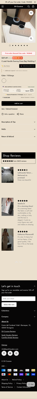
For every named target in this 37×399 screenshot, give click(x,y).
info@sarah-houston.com (10, 349)
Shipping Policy (7, 383)
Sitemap (4, 345)
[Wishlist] (31, 13)
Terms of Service (7, 387)
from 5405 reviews (19, 161)
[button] (33, 6)
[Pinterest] (4, 353)
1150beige (4, 81)
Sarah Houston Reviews (10, 335)
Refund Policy (17, 379)
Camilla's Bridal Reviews (10, 337)
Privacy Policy (21, 383)
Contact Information (24, 387)
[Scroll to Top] (33, 388)
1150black (9, 81)
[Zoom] (31, 38)
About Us (5, 379)
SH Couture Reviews (9, 331)
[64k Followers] (16, 353)
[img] (8, 161)
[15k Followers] (10, 353)
